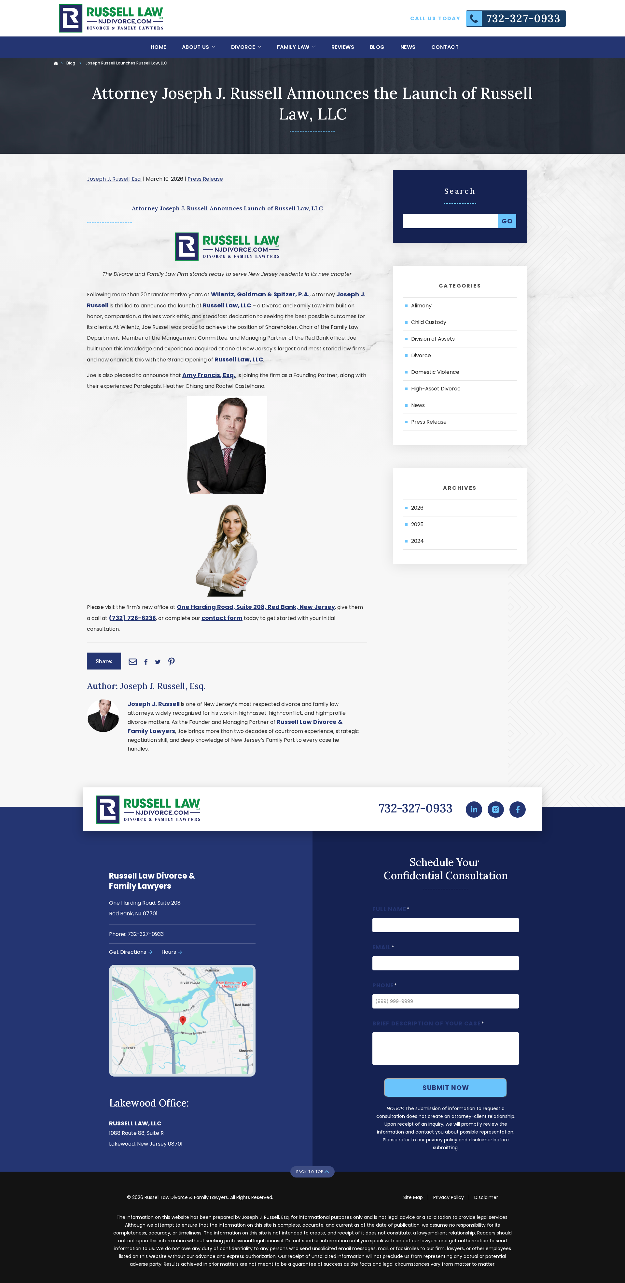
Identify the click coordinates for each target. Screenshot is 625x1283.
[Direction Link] (198, 1021)
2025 (417, 524)
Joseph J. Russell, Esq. (114, 179)
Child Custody (428, 322)
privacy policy (441, 1139)
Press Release (205, 179)
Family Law (294, 47)
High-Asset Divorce (436, 388)
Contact (445, 47)
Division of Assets (433, 339)
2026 (417, 508)
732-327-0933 (416, 808)
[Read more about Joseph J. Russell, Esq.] (103, 703)
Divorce (244, 47)
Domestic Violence (435, 372)
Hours (168, 952)
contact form (222, 618)
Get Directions (127, 952)
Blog (377, 47)
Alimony (421, 305)
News (408, 47)
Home (158, 47)
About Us (196, 47)
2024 (417, 541)
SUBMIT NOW (446, 1087)
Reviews (342, 47)
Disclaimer (486, 1197)
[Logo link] (111, 18)
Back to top (309, 1171)
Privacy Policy (448, 1197)
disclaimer (480, 1139)
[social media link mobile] (474, 809)
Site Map (413, 1197)
